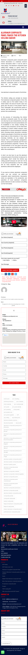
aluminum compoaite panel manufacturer (11, 467)
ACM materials (7, 404)
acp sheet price (16, 417)
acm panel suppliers (9, 415)
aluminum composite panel (11, 476)
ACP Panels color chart (7, 567)
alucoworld (18, 423)
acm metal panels (18, 404)
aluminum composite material (11, 471)
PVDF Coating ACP (6, 588)
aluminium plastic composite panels (13, 462)
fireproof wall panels (9, 506)
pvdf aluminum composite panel (12, 512)
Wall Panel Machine (6, 555)
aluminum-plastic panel (10, 464)
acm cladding (15, 399)
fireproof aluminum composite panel (13, 503)
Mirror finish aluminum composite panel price (12, 581)
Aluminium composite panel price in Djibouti (13, 447)
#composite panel (10, 280)
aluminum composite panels (11, 490)
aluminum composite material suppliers (14, 474)
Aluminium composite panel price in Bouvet (13, 430)
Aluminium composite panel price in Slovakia (13, 451)
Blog (9, 284)
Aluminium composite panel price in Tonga (13, 455)
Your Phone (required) (7, 248)
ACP (18, 415)
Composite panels (8, 496)
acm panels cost (8, 412)
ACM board (6, 399)
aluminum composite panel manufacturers (11, 484)
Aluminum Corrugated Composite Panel (11, 569)
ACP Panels (5, 564)
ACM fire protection (8, 401)
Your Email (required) (7, 253)
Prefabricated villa (5, 557)
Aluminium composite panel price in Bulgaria (13, 443)
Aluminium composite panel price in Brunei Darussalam (13, 438)
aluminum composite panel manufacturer (11, 480)
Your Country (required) (7, 242)
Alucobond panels (8, 423)
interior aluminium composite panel (13, 509)
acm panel (6, 407)
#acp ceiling (5, 277)
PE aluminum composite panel (9, 583)
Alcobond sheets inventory (10, 420)
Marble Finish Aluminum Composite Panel (11, 578)
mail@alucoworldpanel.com (10, 316)
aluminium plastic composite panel (12, 459)
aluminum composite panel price (12, 487)
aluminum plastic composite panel (12, 493)
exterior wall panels (8, 501)
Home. (3, 576)
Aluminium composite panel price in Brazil (13, 434)
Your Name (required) (7, 237)
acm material (19, 401)
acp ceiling (6, 417)
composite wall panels (9, 498)
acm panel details (16, 407)
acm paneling (7, 409)
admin (14, 55)
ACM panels (17, 409)
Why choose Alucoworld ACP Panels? (10, 591)
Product (4, 586)
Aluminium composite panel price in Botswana (13, 426)
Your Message (5, 264)
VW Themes (17, 650)
